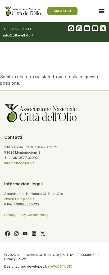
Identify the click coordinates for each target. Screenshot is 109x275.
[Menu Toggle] (101, 11)
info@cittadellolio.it (19, 163)
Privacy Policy (15, 215)
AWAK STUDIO (61, 266)
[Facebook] (71, 28)
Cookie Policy (37, 215)
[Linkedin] (95, 28)
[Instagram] (79, 28)
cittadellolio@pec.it (19, 199)
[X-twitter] (103, 28)
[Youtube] (87, 28)
